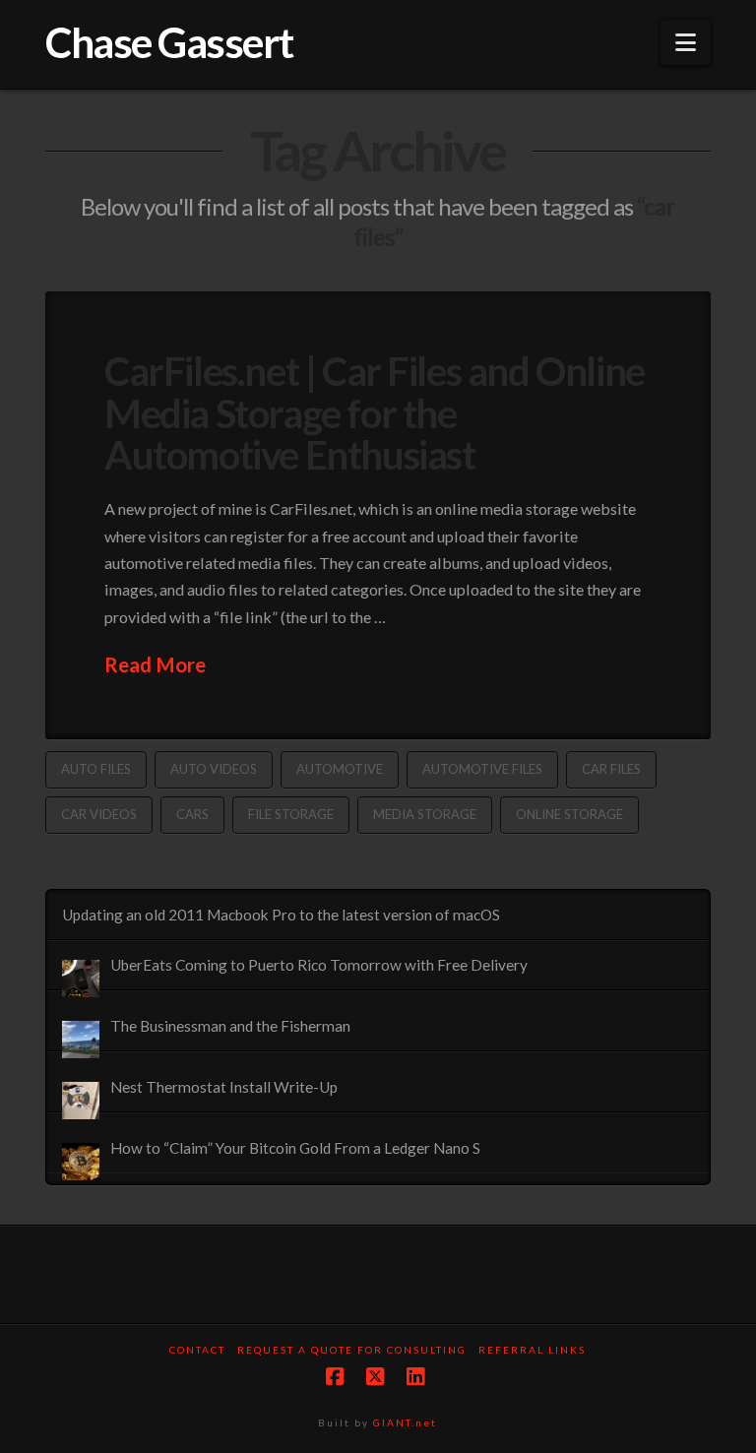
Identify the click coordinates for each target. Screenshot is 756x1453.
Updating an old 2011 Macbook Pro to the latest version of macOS (281, 914)
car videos (99, 814)
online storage (569, 814)
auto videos (213, 769)
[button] (686, 42)
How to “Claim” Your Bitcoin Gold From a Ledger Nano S (295, 1148)
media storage (424, 814)
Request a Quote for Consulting (352, 1350)
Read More (155, 664)
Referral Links (532, 1350)
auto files (96, 769)
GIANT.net (405, 1422)
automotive (339, 769)
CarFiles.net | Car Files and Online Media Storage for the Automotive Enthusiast (374, 412)
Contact (197, 1350)
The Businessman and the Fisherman (230, 1026)
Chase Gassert (169, 42)
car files (611, 769)
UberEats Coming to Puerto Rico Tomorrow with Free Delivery (319, 965)
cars (192, 814)
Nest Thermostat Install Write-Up (224, 1087)
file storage (291, 814)
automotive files (482, 769)
